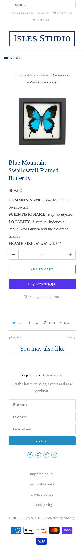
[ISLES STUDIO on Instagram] (46, 455)
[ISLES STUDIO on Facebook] (30, 455)
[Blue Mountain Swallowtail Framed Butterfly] (42, 121)
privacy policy (42, 494)
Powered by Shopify (60, 518)
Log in (44, 13)
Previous (16, 337)
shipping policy (42, 474)
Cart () (64, 13)
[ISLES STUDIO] (42, 38)
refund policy (42, 504)
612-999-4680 (23, 13)
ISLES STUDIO (32, 518)
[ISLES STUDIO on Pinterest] (38, 455)
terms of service (42, 484)
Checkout (42, 20)
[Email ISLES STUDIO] (54, 455)
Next (70, 337)
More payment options (42, 296)
